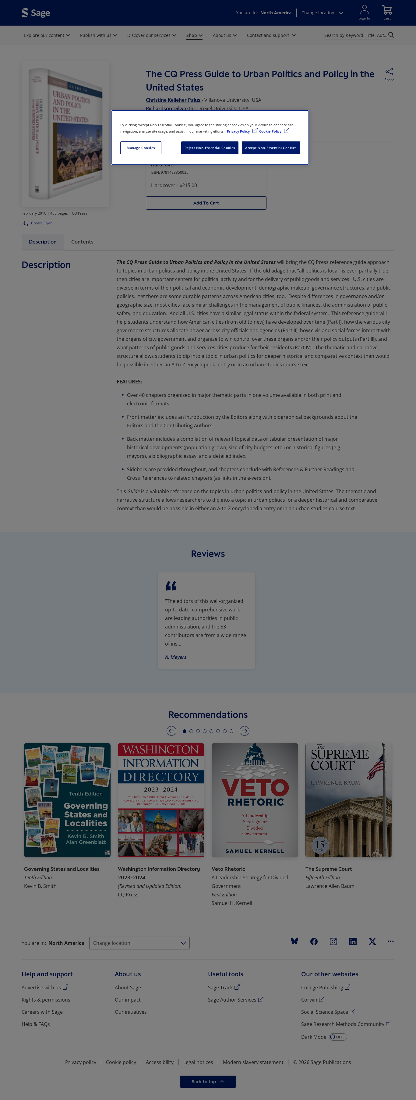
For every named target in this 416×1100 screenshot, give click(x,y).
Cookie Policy (270, 131)
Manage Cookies (141, 147)
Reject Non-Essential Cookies (210, 147)
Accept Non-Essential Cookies (271, 147)
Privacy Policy (239, 131)
